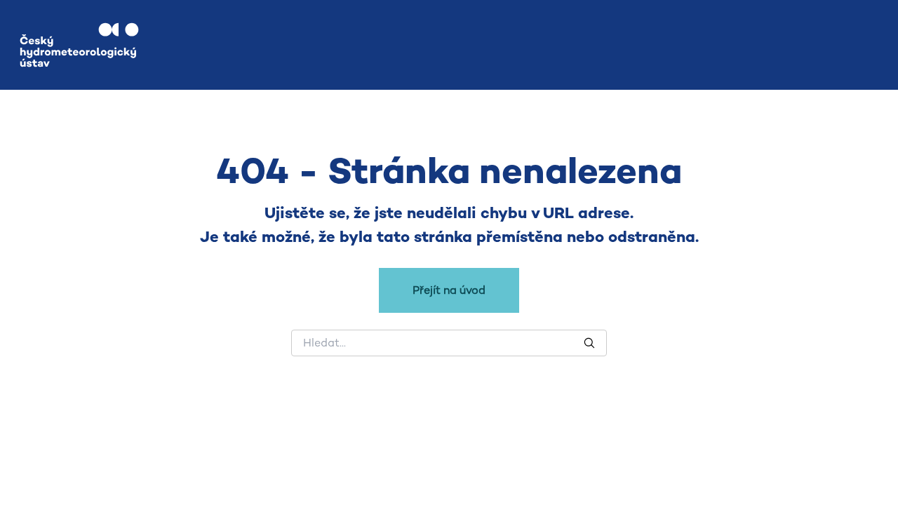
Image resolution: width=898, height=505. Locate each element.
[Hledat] (589, 343)
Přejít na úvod (449, 290)
